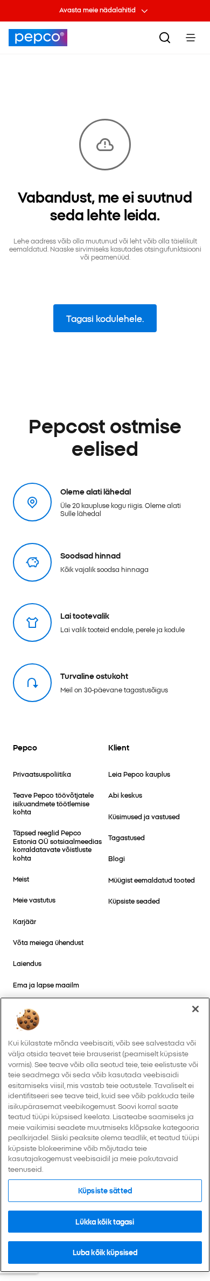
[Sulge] (195, 1009)
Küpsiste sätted (105, 1190)
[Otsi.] (165, 37)
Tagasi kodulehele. (105, 318)
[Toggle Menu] (190, 37)
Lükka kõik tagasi (104, 1221)
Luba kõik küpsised (105, 1252)
